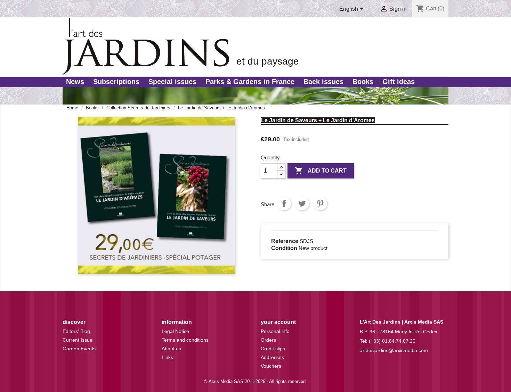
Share (284, 203)
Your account (278, 322)
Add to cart (321, 170)
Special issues (172, 81)
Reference (284, 241)
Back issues (323, 81)
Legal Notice (175, 331)
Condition (284, 248)
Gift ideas (398, 81)
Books (362, 81)
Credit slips (273, 348)
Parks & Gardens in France (249, 81)
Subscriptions (116, 81)
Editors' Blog (76, 331)
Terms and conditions (185, 340)
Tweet (302, 203)
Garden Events (79, 348)
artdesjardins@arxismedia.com (394, 350)
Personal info (275, 331)
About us (171, 348)
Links (167, 357)
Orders (268, 340)
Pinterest (320, 203)
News (75, 81)
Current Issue (77, 340)
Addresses (272, 357)
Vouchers (271, 366)
